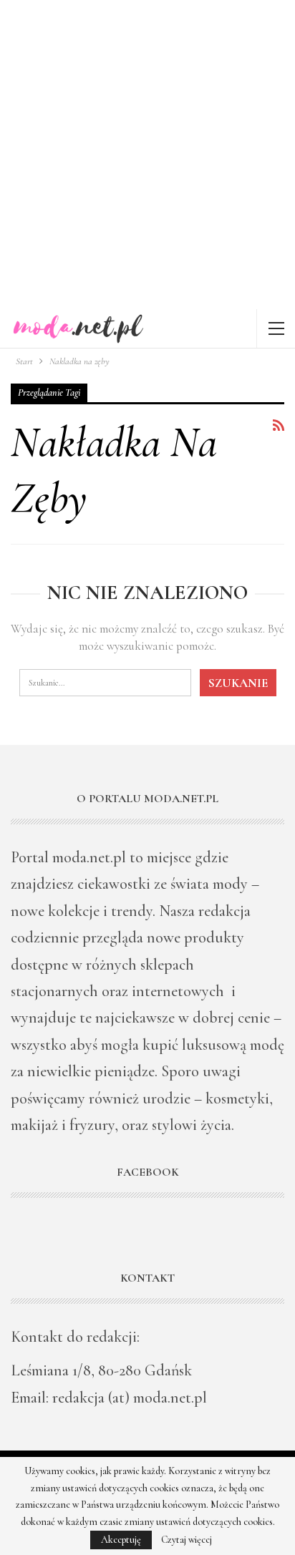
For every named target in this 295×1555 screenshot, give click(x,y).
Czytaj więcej (186, 1540)
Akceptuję (121, 1540)
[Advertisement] (147, 154)
